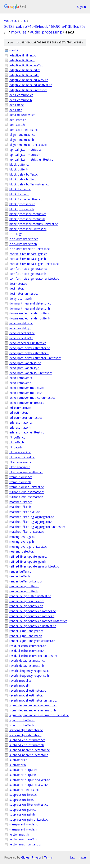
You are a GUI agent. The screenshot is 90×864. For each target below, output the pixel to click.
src (23, 20)
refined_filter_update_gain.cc (28, 556)
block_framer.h (19, 194)
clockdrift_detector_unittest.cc (29, 249)
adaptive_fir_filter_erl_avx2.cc (28, 80)
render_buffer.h (19, 576)
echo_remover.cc (20, 378)
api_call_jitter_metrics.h (24, 155)
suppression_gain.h (22, 814)
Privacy (36, 857)
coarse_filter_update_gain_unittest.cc (34, 264)
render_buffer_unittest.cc (25, 581)
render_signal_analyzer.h (25, 636)
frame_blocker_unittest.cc (26, 487)
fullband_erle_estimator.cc (26, 492)
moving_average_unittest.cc (28, 547)
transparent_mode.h (23, 829)
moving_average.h (21, 541)
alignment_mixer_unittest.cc (28, 145)
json (82, 857)
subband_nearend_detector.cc (29, 750)
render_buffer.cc (20, 571)
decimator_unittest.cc (23, 293)
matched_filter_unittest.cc (26, 532)
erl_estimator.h (19, 413)
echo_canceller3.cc (22, 333)
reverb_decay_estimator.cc (27, 661)
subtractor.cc (18, 760)
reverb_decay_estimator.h (26, 666)
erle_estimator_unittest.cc (26, 432)
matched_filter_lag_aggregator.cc (31, 517)
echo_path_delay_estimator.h (29, 353)
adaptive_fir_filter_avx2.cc (26, 65)
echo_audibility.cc (21, 323)
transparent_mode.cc (23, 824)
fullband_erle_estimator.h (26, 497)
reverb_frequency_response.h (29, 675)
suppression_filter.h (22, 800)
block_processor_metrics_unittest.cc (33, 224)
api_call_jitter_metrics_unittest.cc (31, 159)
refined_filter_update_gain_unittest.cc (34, 566)
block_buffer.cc (19, 164)
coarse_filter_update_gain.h (27, 259)
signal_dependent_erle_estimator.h (32, 710)
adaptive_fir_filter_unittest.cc (28, 90)
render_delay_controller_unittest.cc (32, 626)
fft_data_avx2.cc (20, 452)
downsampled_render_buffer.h (29, 318)
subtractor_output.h (22, 775)
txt (72, 857)
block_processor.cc (22, 204)
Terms (48, 857)
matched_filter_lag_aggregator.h (31, 522)
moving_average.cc (22, 537)
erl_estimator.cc (20, 408)
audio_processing (46, 32)
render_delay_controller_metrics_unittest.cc (38, 621)
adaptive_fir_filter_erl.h (24, 75)
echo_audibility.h (20, 328)
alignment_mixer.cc (22, 135)
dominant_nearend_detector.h (29, 308)
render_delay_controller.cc (26, 601)
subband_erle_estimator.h (26, 745)
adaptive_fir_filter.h (22, 60)
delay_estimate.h (20, 298)
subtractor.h (17, 765)
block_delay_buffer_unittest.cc (29, 184)
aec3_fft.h (15, 110)
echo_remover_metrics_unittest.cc (32, 398)
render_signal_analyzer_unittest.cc (32, 641)
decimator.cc (18, 284)
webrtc (10, 20)
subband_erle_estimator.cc (27, 740)
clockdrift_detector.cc (23, 239)
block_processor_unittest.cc (27, 229)
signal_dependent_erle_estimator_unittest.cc (39, 715)
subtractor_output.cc (23, 770)
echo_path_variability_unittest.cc (30, 373)
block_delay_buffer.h (22, 179)
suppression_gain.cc (22, 810)
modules (19, 32)
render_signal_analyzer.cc (26, 631)
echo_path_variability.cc (25, 363)
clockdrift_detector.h (23, 244)
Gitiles (25, 857)
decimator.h (17, 288)
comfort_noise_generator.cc (28, 269)
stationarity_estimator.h (25, 735)
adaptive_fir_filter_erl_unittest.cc (30, 85)
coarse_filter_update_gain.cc (28, 254)
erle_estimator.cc (20, 422)
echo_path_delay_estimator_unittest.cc (35, 358)
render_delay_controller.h (26, 606)
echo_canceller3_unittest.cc (27, 343)
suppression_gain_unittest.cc (28, 819)
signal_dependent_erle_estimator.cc (33, 705)
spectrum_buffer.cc (22, 720)
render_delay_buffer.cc (24, 586)
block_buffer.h (18, 169)
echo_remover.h (20, 383)
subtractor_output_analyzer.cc (29, 780)
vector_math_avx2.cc (23, 839)
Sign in (81, 7)
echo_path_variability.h (24, 368)
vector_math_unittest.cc (25, 844)
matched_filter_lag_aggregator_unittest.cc (37, 527)
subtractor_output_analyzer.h (29, 785)
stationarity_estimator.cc (26, 730)
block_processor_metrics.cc (27, 214)
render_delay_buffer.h (23, 591)
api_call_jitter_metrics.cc (25, 150)
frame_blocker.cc (20, 477)
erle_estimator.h (20, 427)
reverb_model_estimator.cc (27, 690)
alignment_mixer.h (21, 140)
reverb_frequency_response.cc (29, 671)
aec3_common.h (20, 100)
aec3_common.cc (21, 95)
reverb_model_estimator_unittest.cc (33, 700)
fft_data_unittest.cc (22, 457)
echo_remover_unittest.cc (26, 403)
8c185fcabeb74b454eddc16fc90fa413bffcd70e (45, 26)
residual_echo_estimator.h (27, 651)
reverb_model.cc (20, 681)
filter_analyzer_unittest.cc (26, 472)
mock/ (13, 50)
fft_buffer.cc (17, 437)
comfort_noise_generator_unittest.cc (34, 278)
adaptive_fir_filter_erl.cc (24, 70)
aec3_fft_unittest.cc (22, 115)
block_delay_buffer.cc (23, 174)
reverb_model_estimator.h (27, 695)
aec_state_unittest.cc (23, 130)
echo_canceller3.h (21, 338)
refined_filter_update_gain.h (27, 561)
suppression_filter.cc (23, 795)
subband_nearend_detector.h (28, 755)
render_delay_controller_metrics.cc (32, 611)
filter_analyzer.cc (20, 462)
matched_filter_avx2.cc (24, 512)
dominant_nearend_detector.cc (30, 303)
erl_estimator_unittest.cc (25, 418)
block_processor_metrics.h (27, 219)
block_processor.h (21, 209)
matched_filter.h (20, 507)
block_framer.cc (20, 189)
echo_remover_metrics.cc (26, 388)
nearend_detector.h (22, 551)
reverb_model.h (19, 685)
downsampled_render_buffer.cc (30, 313)
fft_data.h (15, 447)
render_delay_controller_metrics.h (31, 616)
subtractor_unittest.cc (24, 790)
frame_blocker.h (20, 482)
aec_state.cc (17, 120)
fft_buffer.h (16, 442)
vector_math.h (19, 834)
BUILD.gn (15, 234)
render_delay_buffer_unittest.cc (30, 596)
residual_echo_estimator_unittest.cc (33, 656)
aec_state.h (17, 125)
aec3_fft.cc (16, 105)
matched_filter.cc (20, 502)
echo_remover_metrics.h (25, 393)
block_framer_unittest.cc (25, 199)
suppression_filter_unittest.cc (28, 804)
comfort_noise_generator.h (27, 274)
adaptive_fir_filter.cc (22, 55)
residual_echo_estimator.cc (27, 646)
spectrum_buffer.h (21, 725)
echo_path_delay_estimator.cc (29, 348)
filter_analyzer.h (19, 467)
